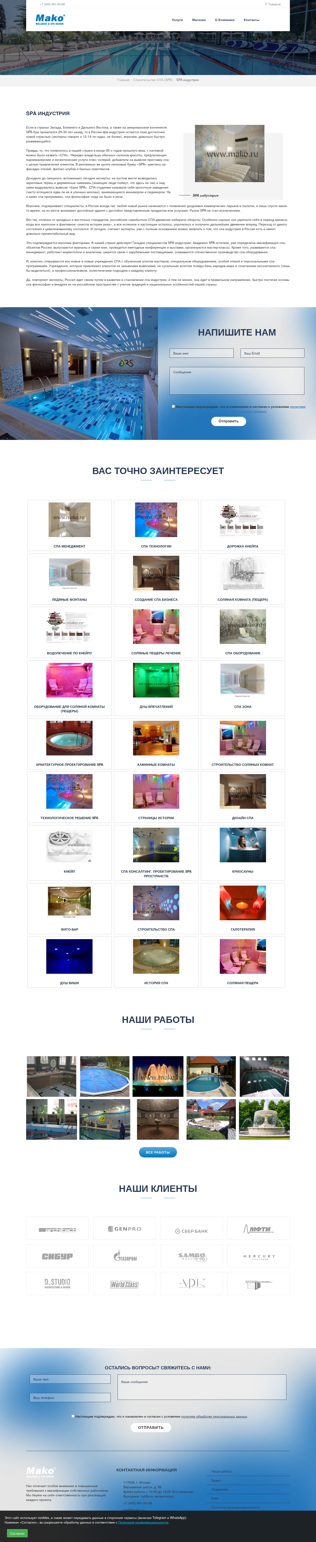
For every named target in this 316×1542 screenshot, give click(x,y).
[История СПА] (156, 956)
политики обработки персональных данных (258, 408)
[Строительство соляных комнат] (243, 738)
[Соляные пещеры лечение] (156, 626)
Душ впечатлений (156, 706)
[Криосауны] (243, 845)
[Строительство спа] (156, 903)
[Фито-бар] (69, 903)
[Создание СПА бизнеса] (156, 573)
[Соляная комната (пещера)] (243, 573)
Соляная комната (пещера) (243, 599)
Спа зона (242, 706)
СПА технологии (156, 546)
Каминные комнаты (156, 764)
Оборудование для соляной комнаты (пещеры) (69, 708)
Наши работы (221, 1471)
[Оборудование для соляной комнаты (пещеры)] (69, 680)
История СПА (156, 983)
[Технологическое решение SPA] (69, 791)
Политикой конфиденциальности (143, 1522)
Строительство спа (156, 929)
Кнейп (69, 871)
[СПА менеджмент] (69, 519)
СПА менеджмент (69, 546)
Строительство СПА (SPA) (153, 79)
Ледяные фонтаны (69, 599)
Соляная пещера (242, 983)
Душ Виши (69, 983)
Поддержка (219, 1489)
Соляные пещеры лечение (156, 653)
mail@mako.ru (134, 1510)
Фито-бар (69, 929)
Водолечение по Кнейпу (69, 653)
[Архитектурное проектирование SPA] (69, 738)
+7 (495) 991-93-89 (52, 4)
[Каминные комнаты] (156, 738)
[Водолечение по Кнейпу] (69, 626)
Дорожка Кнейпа (242, 546)
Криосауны (242, 871)
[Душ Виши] (69, 956)
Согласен (17, 1533)
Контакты (251, 19)
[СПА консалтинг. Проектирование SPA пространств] (156, 845)
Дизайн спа (243, 818)
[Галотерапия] (243, 903)
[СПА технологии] (156, 519)
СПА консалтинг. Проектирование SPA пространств (156, 873)
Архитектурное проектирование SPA (69, 764)
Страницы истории (156, 818)
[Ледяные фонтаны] (69, 573)
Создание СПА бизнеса (156, 599)
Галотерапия (243, 929)
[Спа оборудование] (243, 626)
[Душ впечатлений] (156, 680)
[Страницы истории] (156, 791)
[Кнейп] (69, 845)
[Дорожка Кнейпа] (243, 519)
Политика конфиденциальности (235, 1507)
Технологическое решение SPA (69, 818)
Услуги (177, 19)
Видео (216, 1480)
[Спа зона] (243, 680)
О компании (225, 19)
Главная (123, 79)
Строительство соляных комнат (243, 764)
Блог (214, 1498)
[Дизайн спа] (243, 791)
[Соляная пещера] (243, 956)
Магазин (199, 19)
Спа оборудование (242, 653)
